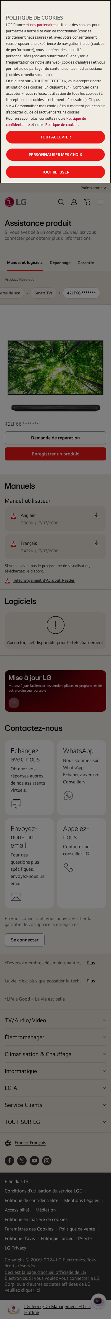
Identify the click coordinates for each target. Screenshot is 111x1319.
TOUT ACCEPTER (56, 137)
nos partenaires (43, 24)
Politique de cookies (61, 124)
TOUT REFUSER (55, 172)
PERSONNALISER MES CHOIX (55, 154)
